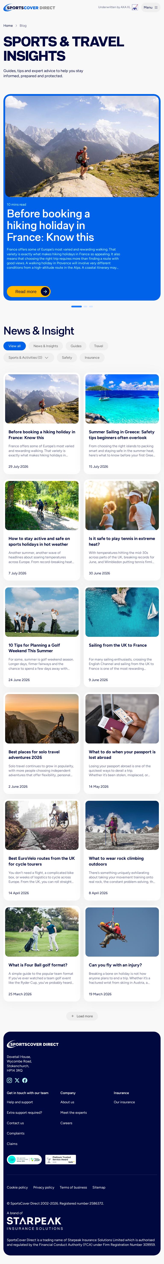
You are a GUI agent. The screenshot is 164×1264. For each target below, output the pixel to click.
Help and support (20, 1102)
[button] (76, 306)
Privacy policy (43, 1187)
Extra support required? (24, 1113)
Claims (12, 1144)
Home (8, 26)
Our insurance (124, 1102)
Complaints (15, 1133)
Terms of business (73, 1187)
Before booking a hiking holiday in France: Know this (50, 225)
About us (67, 1102)
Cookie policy (17, 1187)
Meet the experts (73, 1113)
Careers (66, 1123)
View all (15, 346)
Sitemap (98, 1187)
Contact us (15, 1123)
